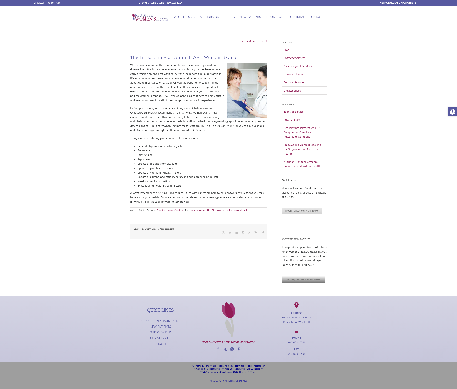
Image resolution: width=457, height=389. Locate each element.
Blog (159, 210)
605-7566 (253, 372)
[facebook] (218, 349)
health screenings (198, 210)
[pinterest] (239, 349)
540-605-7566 (296, 342)
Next (261, 41)
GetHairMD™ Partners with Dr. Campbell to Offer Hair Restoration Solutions (302, 132)
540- (247, 372)
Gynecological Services (172, 210)
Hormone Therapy (295, 74)
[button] (452, 111)
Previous (250, 41)
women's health (240, 210)
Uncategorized (292, 90)
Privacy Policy (292, 119)
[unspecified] (150, 15)
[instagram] (232, 349)
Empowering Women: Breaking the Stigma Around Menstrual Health (302, 149)
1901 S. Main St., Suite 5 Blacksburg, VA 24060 (218, 372)
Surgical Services (294, 82)
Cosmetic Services (294, 58)
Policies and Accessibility (254, 366)
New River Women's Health (219, 210)
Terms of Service (293, 111)
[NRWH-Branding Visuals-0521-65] (228, 303)
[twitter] (225, 349)
